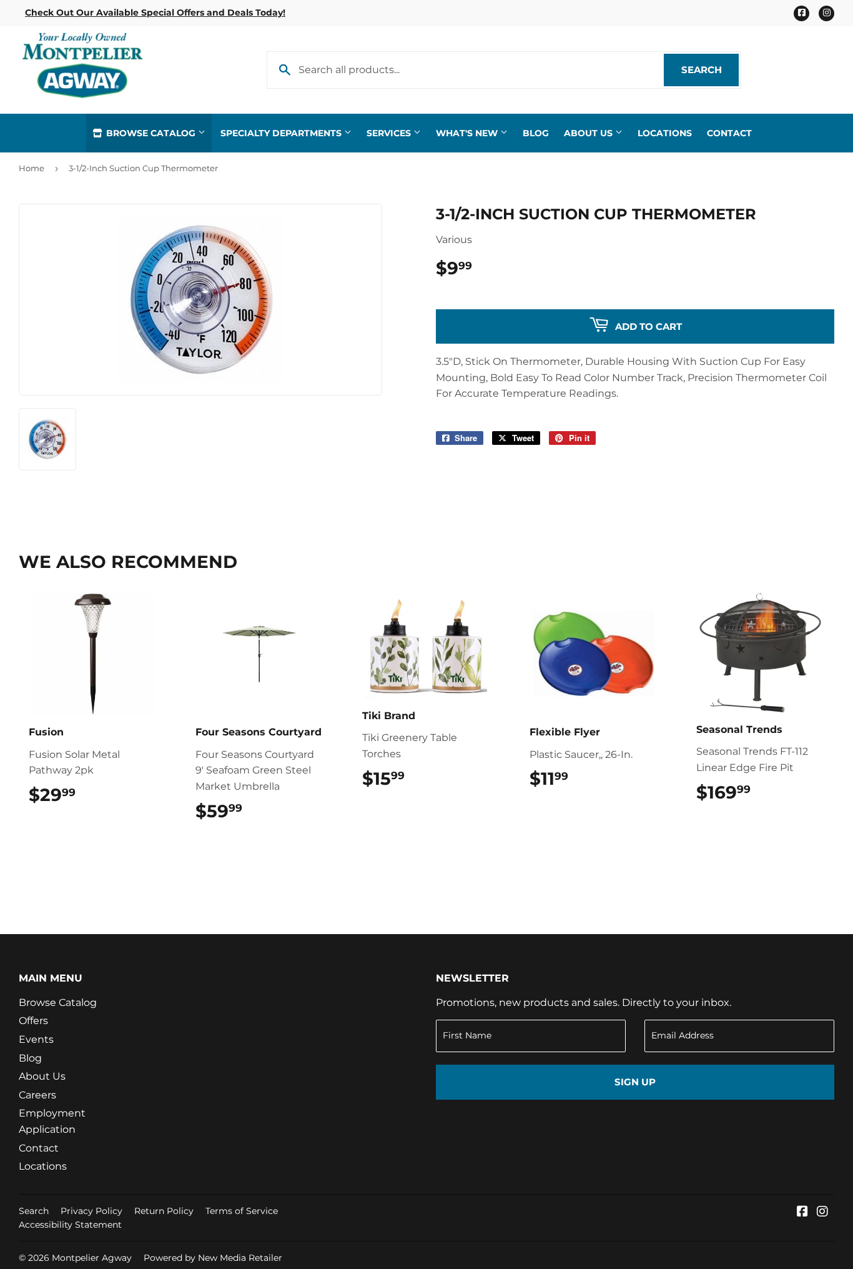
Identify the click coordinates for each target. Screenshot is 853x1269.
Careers (37, 1095)
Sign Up (635, 1082)
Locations (665, 133)
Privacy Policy (91, 1211)
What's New (468, 133)
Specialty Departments (282, 133)
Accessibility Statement (70, 1225)
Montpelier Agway (92, 1258)
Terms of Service (241, 1211)
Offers (33, 1021)
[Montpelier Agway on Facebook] (802, 1212)
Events (36, 1039)
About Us (589, 133)
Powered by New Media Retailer (213, 1258)
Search (710, 70)
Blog (536, 133)
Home (31, 168)
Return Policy (164, 1211)
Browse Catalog (151, 133)
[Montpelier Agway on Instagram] (822, 1212)
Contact (729, 133)
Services (390, 133)
